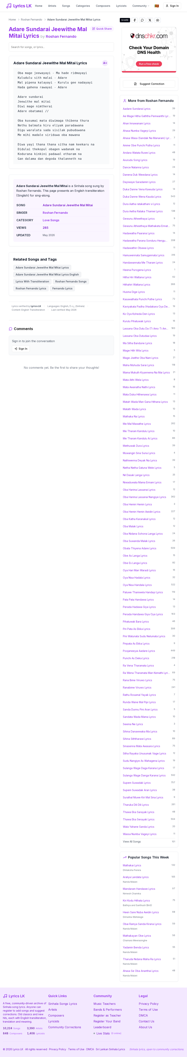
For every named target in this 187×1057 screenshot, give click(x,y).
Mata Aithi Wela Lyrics (136, 379)
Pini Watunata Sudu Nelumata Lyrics (144, 636)
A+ (105, 62)
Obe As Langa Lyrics (135, 555)
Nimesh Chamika (132, 893)
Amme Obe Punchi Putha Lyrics (141, 145)
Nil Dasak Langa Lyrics (136, 475)
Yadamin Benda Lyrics (136, 947)
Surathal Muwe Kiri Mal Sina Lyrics (143, 797)
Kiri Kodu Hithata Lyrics (136, 900)
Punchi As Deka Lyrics (136, 658)
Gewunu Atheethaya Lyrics (139, 218)
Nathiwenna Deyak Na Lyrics (140, 460)
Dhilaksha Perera (132, 870)
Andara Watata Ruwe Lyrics (139, 152)
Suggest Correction (152, 83)
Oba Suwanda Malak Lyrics (139, 541)
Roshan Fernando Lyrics (31, 288)
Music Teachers (105, 1004)
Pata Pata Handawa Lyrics (138, 599)
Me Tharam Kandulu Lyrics (138, 431)
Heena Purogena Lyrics (137, 269)
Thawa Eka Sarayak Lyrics (138, 812)
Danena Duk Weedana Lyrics (140, 174)
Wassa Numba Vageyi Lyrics (140, 834)
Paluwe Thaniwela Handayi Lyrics (143, 592)
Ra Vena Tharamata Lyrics (138, 665)
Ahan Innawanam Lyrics (136, 123)
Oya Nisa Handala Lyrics (137, 584)
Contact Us (146, 1021)
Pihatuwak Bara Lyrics (136, 621)
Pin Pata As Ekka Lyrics (136, 628)
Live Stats (108, 1033)
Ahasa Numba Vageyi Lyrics (139, 130)
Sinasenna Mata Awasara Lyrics (141, 746)
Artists (52, 5)
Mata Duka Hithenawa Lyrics (140, 394)
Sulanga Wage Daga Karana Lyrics (143, 768)
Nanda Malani (130, 881)
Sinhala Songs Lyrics (62, 1004)
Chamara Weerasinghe (135, 940)
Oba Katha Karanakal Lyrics (139, 519)
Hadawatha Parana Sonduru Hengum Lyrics (146, 240)
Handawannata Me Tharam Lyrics (143, 262)
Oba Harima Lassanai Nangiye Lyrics (144, 497)
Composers (103, 5)
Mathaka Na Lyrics (134, 416)
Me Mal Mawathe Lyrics (137, 423)
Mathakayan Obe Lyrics (137, 935)
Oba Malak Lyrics (133, 526)
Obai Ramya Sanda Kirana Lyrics (142, 923)
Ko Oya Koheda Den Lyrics (139, 313)
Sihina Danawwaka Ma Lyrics (140, 731)
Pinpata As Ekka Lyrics (136, 643)
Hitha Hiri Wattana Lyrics (137, 277)
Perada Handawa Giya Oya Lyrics (143, 614)
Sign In (174, 5)
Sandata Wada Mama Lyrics (139, 716)
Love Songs (51, 220)
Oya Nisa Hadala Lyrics (136, 577)
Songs (66, 5)
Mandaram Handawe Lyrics (139, 888)
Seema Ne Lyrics (133, 724)
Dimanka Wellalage (133, 917)
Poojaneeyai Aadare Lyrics (139, 650)
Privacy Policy (149, 1004)
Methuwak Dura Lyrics (136, 445)
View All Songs (132, 841)
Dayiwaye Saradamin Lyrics (139, 182)
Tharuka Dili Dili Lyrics (136, 804)
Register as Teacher (107, 1015)
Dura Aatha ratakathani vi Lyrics (141, 204)
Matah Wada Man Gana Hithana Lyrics (145, 401)
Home (38, 5)
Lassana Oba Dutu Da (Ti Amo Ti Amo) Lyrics (146, 328)
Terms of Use (148, 1009)
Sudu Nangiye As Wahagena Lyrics (144, 760)
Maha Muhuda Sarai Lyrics (138, 365)
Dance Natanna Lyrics (136, 167)
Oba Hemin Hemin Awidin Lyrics (141, 511)
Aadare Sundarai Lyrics (136, 108)
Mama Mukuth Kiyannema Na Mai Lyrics (146, 372)
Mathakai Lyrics (132, 865)
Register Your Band (107, 1021)
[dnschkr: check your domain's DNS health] (149, 50)
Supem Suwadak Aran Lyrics (140, 790)
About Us (145, 1027)
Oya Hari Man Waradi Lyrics (139, 570)
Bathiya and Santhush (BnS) (137, 905)
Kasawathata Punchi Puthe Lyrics (142, 299)
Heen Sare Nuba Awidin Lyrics (141, 912)
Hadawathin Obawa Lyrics (138, 247)
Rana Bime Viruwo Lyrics (137, 680)
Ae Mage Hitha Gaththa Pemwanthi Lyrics (147, 116)
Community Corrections (64, 1027)
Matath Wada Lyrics (134, 409)
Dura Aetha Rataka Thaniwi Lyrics (143, 211)
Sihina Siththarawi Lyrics (137, 738)
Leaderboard (102, 1027)
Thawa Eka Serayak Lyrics (138, 819)
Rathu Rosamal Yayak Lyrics (139, 694)
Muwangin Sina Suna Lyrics (139, 453)
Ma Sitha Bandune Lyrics (137, 343)
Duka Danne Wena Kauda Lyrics (142, 196)
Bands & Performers (108, 1009)
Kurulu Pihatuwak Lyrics (137, 321)
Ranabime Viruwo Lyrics (137, 687)
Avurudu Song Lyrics (135, 160)
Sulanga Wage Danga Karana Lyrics (144, 775)
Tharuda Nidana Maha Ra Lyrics (142, 959)
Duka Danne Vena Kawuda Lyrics (143, 189)
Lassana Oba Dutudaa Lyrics (140, 335)
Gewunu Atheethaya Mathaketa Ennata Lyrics (146, 225)
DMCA (143, 1015)
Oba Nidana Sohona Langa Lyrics (143, 533)
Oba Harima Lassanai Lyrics (139, 489)
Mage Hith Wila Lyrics (135, 350)
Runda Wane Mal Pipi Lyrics (139, 702)
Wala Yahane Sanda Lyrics (138, 826)
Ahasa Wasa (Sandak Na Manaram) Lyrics (147, 138)
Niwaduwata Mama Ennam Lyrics (142, 482)
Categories (83, 5)
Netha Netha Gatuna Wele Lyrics (142, 467)
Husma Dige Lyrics (134, 291)
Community (139, 5)
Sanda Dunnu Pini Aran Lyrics (140, 709)
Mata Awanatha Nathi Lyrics (139, 387)
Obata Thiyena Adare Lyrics (139, 548)
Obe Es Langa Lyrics (135, 562)
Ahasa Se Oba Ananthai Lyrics (141, 970)
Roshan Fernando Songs (71, 281)
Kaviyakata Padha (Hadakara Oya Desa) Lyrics (147, 306)
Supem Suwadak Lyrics (137, 782)
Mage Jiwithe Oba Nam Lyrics (140, 357)
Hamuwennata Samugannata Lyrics (143, 255)
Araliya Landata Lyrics (136, 877)
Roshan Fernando (31, 19)
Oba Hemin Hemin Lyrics (137, 504)
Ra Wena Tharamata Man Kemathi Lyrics (146, 672)
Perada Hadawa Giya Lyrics (139, 606)
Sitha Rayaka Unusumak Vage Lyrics (144, 753)
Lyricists (121, 5)
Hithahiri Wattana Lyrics (136, 284)
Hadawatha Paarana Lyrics (138, 233)
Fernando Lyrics (62, 288)
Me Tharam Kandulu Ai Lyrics (140, 438)
